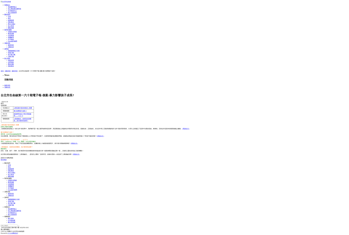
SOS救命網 (11, 220)
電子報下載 (11, 54)
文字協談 (11, 39)
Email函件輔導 (12, 41)
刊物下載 (11, 56)
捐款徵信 (11, 66)
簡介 (9, 18)
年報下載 (11, 52)
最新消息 (11, 45)
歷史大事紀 (11, 24)
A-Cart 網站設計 (13, 233)
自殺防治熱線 (12, 31)
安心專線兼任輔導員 (14, 9)
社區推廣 (11, 35)
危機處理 (11, 37)
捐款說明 (11, 60)
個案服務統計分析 (14, 51)
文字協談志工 (12, 10)
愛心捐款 (11, 218)
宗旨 (9, 16)
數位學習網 (11, 222)
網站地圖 (11, 28)
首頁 (2, 71)
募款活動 (11, 64)
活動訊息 (11, 47)
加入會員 (11, 26)
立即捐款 (11, 62)
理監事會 (11, 22)
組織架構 (11, 20)
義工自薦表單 (12, 12)
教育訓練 (11, 33)
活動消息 (8, 71)
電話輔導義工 (12, 7)
